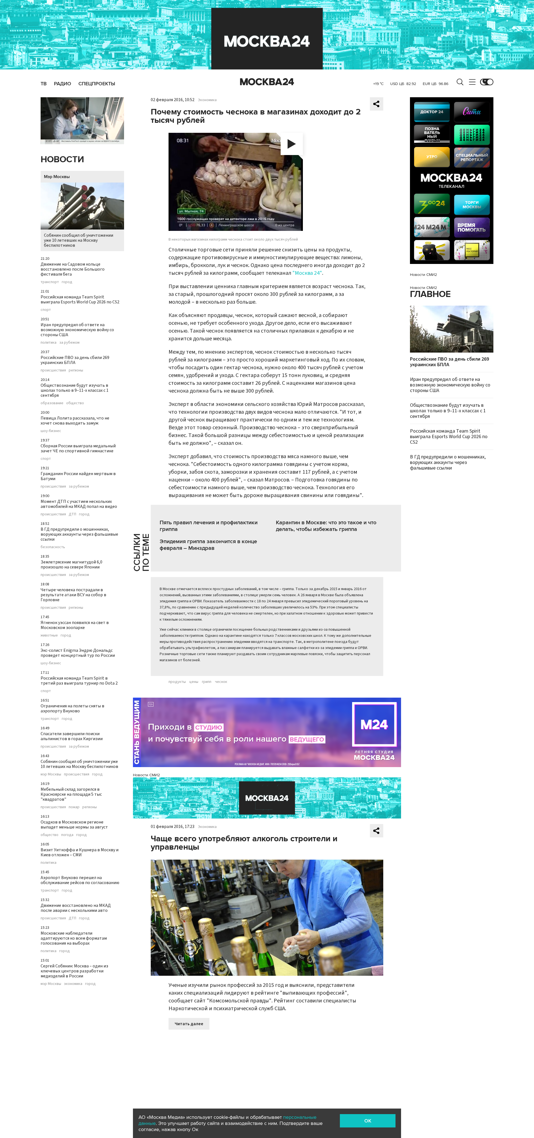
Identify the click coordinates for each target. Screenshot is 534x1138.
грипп (206, 682)
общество (75, 403)
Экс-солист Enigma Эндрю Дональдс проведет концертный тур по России (78, 652)
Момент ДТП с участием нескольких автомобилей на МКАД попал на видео (79, 504)
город (67, 282)
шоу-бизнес (51, 431)
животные (49, 635)
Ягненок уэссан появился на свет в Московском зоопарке (75, 625)
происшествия (53, 370)
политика (48, 343)
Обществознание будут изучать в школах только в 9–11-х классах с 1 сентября (74, 390)
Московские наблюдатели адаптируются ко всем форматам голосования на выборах (74, 938)
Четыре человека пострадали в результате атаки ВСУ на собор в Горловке (73, 595)
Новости (62, 159)
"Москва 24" (307, 273)
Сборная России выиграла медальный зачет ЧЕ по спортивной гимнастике (78, 448)
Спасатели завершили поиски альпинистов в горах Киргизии (72, 736)
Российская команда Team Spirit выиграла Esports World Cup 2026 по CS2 (80, 299)
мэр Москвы (51, 774)
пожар (74, 807)
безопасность (53, 547)
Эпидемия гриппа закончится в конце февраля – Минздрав (208, 544)
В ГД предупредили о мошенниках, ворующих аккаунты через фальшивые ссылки (79, 534)
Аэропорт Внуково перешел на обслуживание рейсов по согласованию (80, 880)
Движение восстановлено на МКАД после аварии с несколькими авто (76, 908)
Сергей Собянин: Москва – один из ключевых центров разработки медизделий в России (74, 971)
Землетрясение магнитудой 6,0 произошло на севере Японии (71, 564)
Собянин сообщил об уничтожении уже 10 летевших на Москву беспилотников (78, 240)
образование (52, 403)
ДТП (72, 514)
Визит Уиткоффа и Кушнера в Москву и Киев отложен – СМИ (79, 852)
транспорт (50, 282)
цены (193, 682)
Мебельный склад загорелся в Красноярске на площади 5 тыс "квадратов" (71, 794)
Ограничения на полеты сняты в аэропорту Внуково (72, 708)
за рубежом (69, 343)
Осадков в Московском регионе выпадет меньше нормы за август (74, 824)
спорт (46, 310)
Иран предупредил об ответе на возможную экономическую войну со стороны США (77, 330)
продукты (177, 682)
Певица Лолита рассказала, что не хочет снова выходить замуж (75, 420)
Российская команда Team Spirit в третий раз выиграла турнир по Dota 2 (79, 680)
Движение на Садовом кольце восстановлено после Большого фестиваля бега (73, 269)
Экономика (207, 100)
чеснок (221, 682)
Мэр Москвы (57, 176)
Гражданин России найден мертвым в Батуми (78, 476)
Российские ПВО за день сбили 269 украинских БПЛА (75, 360)
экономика (73, 984)
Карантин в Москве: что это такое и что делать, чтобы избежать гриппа (326, 526)
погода (67, 835)
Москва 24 (267, 82)
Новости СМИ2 (146, 775)
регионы (76, 370)
